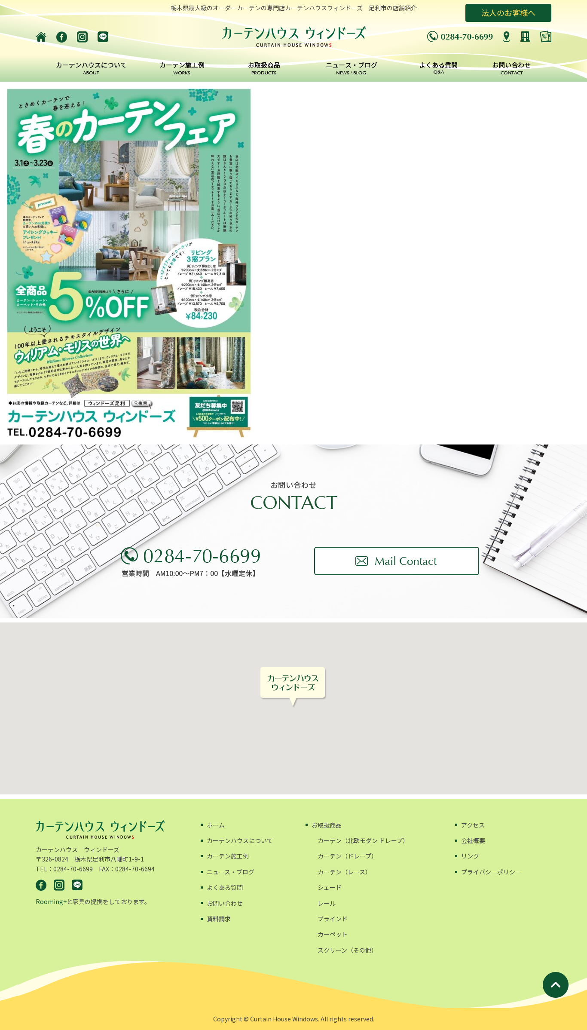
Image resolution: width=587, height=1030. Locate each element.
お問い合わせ (225, 903)
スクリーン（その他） (347, 950)
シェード (330, 887)
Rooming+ (51, 901)
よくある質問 (225, 887)
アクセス (473, 825)
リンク (470, 856)
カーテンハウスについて (240, 840)
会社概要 (473, 840)
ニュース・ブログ (230, 872)
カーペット (333, 934)
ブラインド (333, 918)
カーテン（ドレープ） (347, 856)
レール (327, 903)
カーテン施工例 (228, 856)
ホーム (216, 825)
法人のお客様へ (508, 12)
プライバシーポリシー (491, 872)
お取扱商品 (327, 825)
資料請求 (219, 918)
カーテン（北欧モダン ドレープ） (363, 840)
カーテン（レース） (344, 872)
